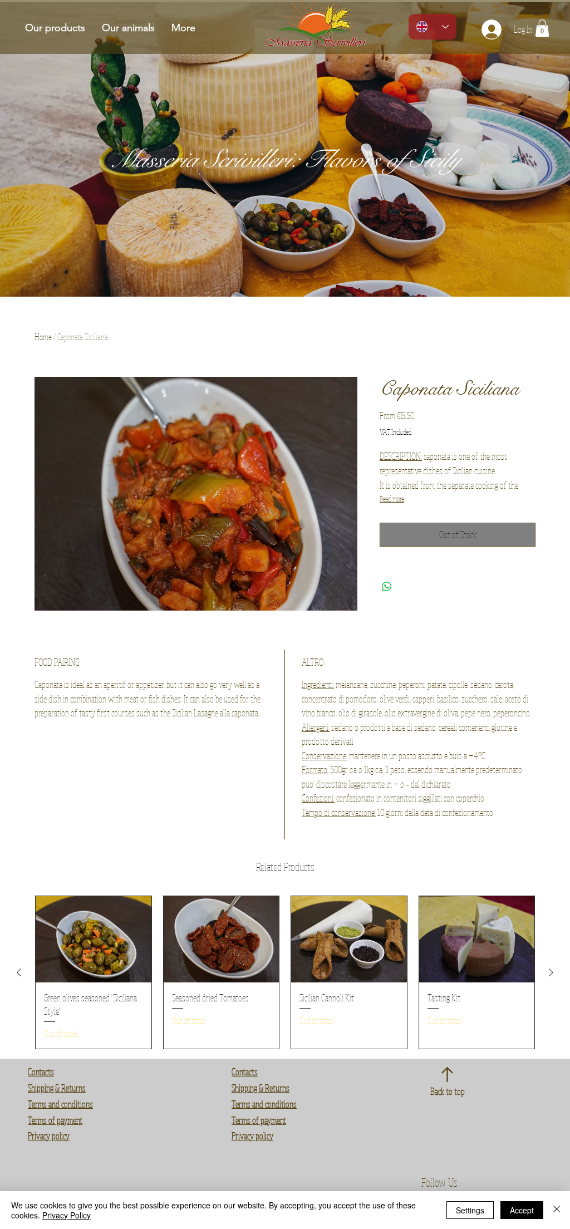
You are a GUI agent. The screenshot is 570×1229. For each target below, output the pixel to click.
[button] (542, 28)
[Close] (556, 1210)
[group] (285, 972)
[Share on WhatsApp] (387, 586)
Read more (392, 499)
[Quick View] (93, 939)
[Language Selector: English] (432, 27)
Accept (522, 1210)
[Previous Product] (19, 972)
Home (43, 336)
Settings (470, 1210)
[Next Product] (551, 972)
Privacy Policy (66, 1215)
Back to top (447, 1091)
